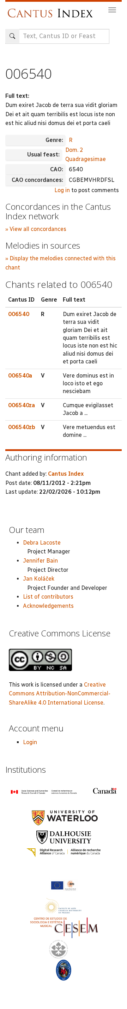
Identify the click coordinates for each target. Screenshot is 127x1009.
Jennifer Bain (40, 560)
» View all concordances (35, 229)
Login (30, 742)
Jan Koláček (38, 578)
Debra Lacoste (42, 542)
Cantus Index (66, 473)
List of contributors (48, 596)
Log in (62, 190)
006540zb (21, 427)
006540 (18, 314)
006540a (20, 375)
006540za (21, 405)
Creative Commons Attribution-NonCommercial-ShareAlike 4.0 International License (59, 693)
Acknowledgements (48, 606)
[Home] (52, 10)
